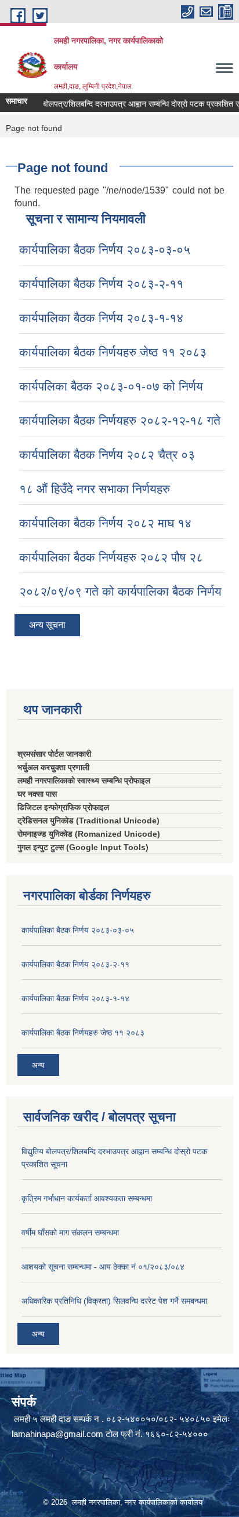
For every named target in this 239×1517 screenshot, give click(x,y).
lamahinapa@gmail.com (57, 1434)
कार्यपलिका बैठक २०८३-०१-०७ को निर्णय (111, 386)
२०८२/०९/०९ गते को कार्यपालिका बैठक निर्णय (120, 591)
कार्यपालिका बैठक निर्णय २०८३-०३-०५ (104, 249)
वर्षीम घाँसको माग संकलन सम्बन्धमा (70, 1232)
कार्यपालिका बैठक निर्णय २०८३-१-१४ (101, 317)
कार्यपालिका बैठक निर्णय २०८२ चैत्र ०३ (107, 454)
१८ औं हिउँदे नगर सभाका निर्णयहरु (94, 488)
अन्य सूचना (47, 625)
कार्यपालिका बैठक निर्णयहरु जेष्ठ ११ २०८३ (113, 352)
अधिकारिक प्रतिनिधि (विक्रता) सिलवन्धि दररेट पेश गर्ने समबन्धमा (114, 1301)
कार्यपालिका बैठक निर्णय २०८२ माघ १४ (105, 523)
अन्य (38, 1065)
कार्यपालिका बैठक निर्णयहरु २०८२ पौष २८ (111, 557)
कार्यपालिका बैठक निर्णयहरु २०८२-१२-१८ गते (119, 420)
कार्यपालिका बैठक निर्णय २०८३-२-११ (101, 283)
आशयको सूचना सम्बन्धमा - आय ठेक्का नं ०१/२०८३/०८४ (102, 1266)
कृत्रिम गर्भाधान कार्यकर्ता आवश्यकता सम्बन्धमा (86, 1198)
